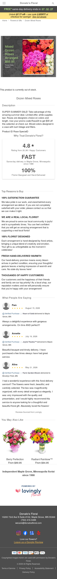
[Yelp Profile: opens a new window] (38, 533)
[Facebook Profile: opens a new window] (25, 533)
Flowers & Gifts (16, 20)
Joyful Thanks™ (30, 341)
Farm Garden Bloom (31, 372)
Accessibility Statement (44, 568)
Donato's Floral (29, 3)
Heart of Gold (28, 313)
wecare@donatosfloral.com (28, 522)
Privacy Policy (25, 568)
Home (4, 20)
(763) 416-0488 (28, 519)
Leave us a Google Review (28, 542)
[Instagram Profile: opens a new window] (18, 533)
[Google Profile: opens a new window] (32, 533)
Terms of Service (8, 568)
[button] (50, 572)
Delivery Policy (28, 572)
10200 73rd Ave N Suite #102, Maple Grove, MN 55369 (28, 516)
